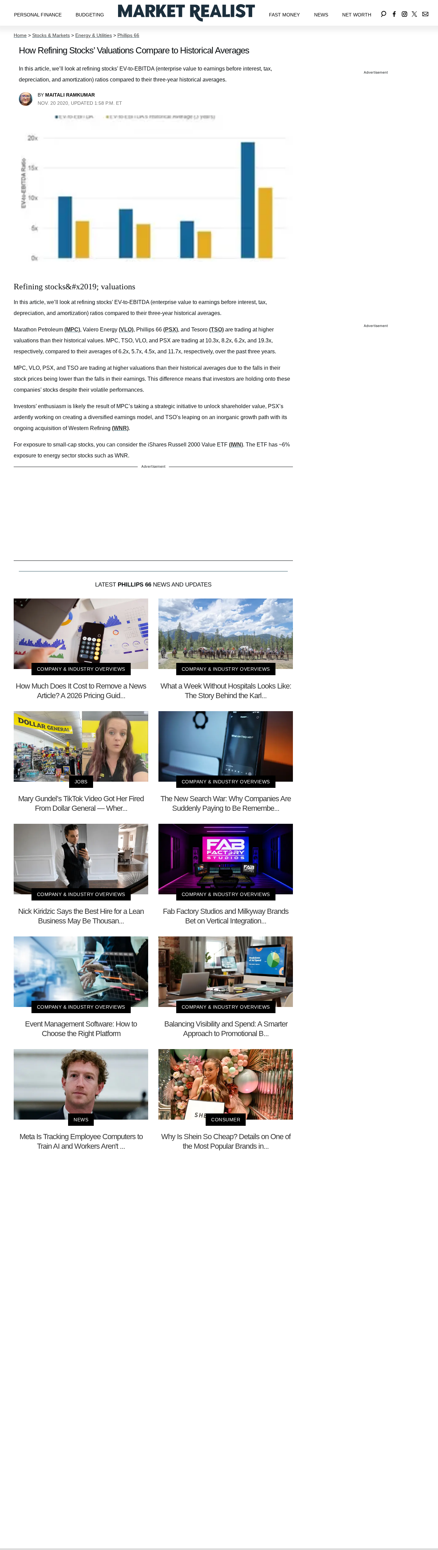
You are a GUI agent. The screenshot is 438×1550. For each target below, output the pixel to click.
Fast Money (284, 14)
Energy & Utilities (93, 35)
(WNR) (120, 428)
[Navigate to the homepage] (186, 13)
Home (20, 35)
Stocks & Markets (51, 35)
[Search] (384, 13)
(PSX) (170, 329)
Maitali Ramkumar (70, 95)
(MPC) (72, 329)
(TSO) (216, 329)
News (321, 14)
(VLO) (126, 329)
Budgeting (90, 14)
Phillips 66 (128, 35)
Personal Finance (38, 14)
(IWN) (236, 445)
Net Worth (356, 14)
